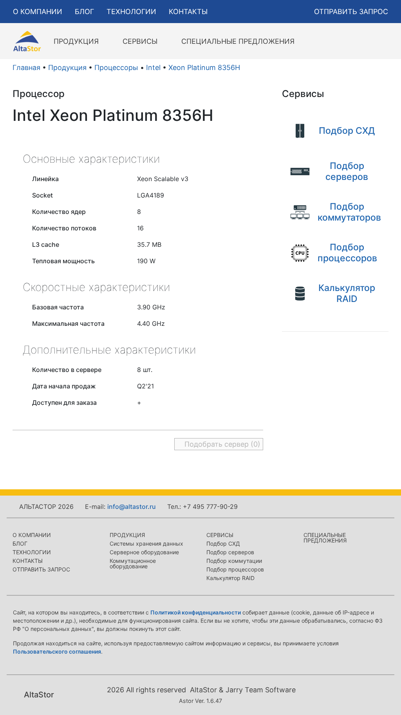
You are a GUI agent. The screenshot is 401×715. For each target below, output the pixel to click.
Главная (26, 67)
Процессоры (116, 67)
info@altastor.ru (131, 506)
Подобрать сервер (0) (221, 444)
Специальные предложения (325, 538)
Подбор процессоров (235, 569)
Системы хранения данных (146, 543)
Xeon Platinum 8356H (204, 67)
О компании (32, 535)
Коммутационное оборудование (133, 563)
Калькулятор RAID (230, 578)
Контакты (28, 560)
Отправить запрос (41, 569)
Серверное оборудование (144, 552)
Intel (153, 67)
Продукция (67, 67)
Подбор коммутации (234, 560)
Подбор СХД (223, 543)
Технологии (32, 552)
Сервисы (219, 535)
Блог (20, 543)
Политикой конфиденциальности (195, 612)
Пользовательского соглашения (57, 651)
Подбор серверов (230, 552)
